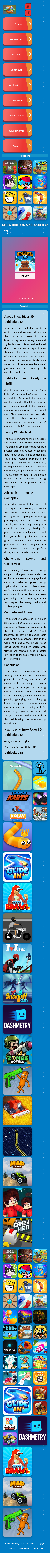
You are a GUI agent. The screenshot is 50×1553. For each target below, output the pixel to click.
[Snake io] (17, 775)
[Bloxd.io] (17, 1202)
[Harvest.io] (17, 1110)
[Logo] (9, 9)
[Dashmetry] (17, 1019)
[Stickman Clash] (17, 989)
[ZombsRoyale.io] (17, 1049)
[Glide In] (17, 867)
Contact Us (11, 1548)
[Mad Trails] (17, 1171)
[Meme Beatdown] (17, 1080)
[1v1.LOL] (17, 958)
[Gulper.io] (17, 1141)
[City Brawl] (17, 897)
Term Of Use (38, 1548)
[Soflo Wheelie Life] (17, 928)
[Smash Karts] (17, 806)
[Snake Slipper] (17, 836)
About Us (31, 1543)
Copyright (41, 1543)
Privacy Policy (24, 1548)
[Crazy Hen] (17, 1232)
